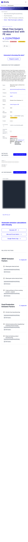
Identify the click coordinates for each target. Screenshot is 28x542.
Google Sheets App (14, 238)
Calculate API (14, 230)
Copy (7, 46)
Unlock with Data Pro (20, 154)
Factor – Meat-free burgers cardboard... (14, 20)
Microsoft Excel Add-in (14, 234)
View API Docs (6, 214)
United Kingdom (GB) (14, 104)
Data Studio (3, 5)
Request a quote (14, 59)
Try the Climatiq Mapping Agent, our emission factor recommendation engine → (13, 8)
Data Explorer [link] (11, 5)
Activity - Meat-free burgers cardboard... (14, 17)
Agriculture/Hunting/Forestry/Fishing (13, 13)
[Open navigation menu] (26, 2)
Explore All (23, 259)
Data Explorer (4, 11)
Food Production (8, 15)
